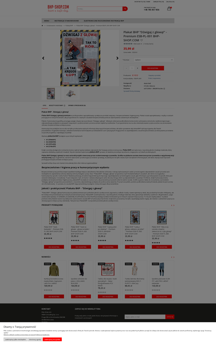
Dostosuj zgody (35, 339)
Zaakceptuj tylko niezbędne (15, 339)
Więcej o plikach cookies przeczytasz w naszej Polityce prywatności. (27, 335)
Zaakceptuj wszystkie (52, 339)
